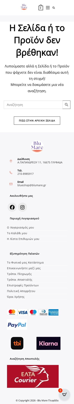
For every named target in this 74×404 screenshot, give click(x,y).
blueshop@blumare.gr (31, 185)
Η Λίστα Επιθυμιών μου (23, 239)
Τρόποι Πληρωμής (19, 274)
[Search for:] (52, 8)
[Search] (33, 105)
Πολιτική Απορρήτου (21, 291)
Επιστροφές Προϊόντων (23, 285)
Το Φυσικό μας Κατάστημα (25, 262)
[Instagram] (22, 207)
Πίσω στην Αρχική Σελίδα (37, 120)
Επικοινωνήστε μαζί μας (24, 268)
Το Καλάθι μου (17, 233)
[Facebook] (12, 207)
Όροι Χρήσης (16, 297)
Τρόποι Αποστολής (19, 279)
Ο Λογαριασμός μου (20, 227)
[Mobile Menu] (46, 8)
